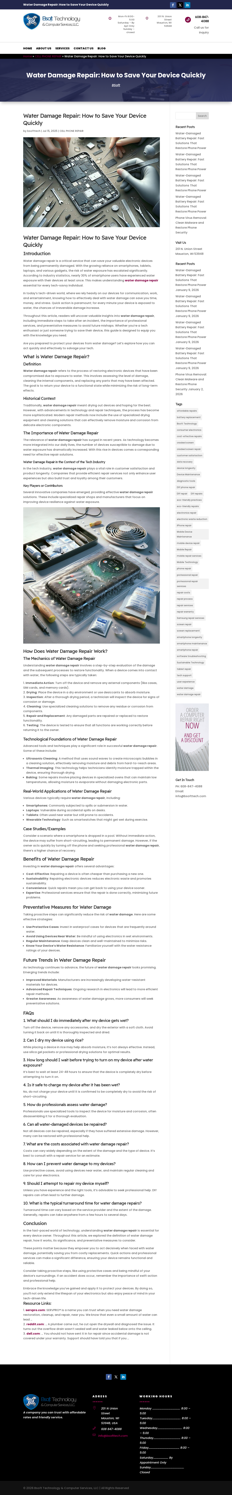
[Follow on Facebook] (173, 5)
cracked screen (185, 442)
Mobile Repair (184, 549)
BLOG (102, 48)
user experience (186, 681)
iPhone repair (184, 525)
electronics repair (186, 512)
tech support (184, 675)
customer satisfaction (189, 455)
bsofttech (33, 131)
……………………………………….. (166, 1418)
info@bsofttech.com (113, 1436)
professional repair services (187, 584)
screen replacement (188, 630)
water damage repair (188, 694)
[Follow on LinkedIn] (187, 5)
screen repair (184, 624)
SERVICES (62, 48)
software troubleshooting (191, 656)
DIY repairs (196, 493)
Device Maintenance (188, 474)
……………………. (160, 1458)
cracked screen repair (189, 449)
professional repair (187, 575)
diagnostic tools (186, 480)
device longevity (186, 468)
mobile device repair (188, 543)
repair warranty (185, 611)
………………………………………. (166, 1408)
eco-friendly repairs (188, 506)
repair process (185, 598)
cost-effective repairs (189, 436)
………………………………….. (169, 1428)
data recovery (184, 461)
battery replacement (189, 417)
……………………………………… (167, 1438)
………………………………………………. (167, 1467)
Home (27, 56)
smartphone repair (187, 649)
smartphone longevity (189, 637)
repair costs (183, 592)
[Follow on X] (180, 5)
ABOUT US (43, 48)
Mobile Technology (187, 562)
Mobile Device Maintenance (184, 534)
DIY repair (182, 493)
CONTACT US (84, 48)
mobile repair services (189, 555)
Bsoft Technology (187, 423)
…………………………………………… (164, 1448)
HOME (27, 48)
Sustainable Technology (190, 662)
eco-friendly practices (189, 499)
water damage (185, 688)
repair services (185, 605)
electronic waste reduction (192, 519)
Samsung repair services (190, 618)
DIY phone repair (186, 487)
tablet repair (184, 669)
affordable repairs (187, 410)
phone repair (184, 568)
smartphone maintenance (192, 643)
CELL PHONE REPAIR (48, 56)
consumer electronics (189, 429)
